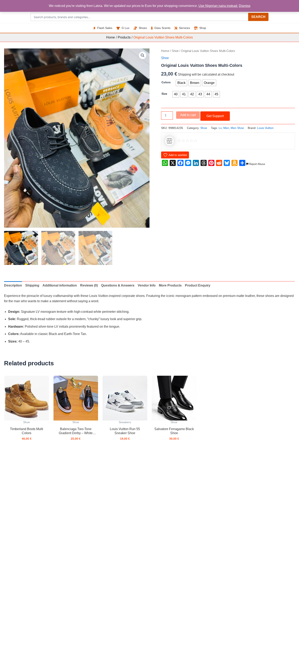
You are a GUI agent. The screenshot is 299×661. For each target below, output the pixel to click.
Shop (202, 28)
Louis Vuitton (265, 128)
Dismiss (244, 6)
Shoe (175, 51)
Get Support (215, 116)
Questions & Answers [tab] (117, 285)
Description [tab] (13, 285)
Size (164, 93)
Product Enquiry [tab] (197, 285)
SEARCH (258, 17)
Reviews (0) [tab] (89, 285)
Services (184, 28)
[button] (142, 55)
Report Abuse (256, 164)
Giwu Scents (162, 28)
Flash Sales (104, 28)
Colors (166, 82)
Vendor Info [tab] (147, 285)
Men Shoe (237, 128)
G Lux (125, 28)
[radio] (181, 83)
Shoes (143, 28)
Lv (220, 128)
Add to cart (188, 115)
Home (165, 51)
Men (226, 128)
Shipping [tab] (32, 285)
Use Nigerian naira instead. (218, 6)
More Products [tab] (170, 285)
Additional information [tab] (60, 285)
